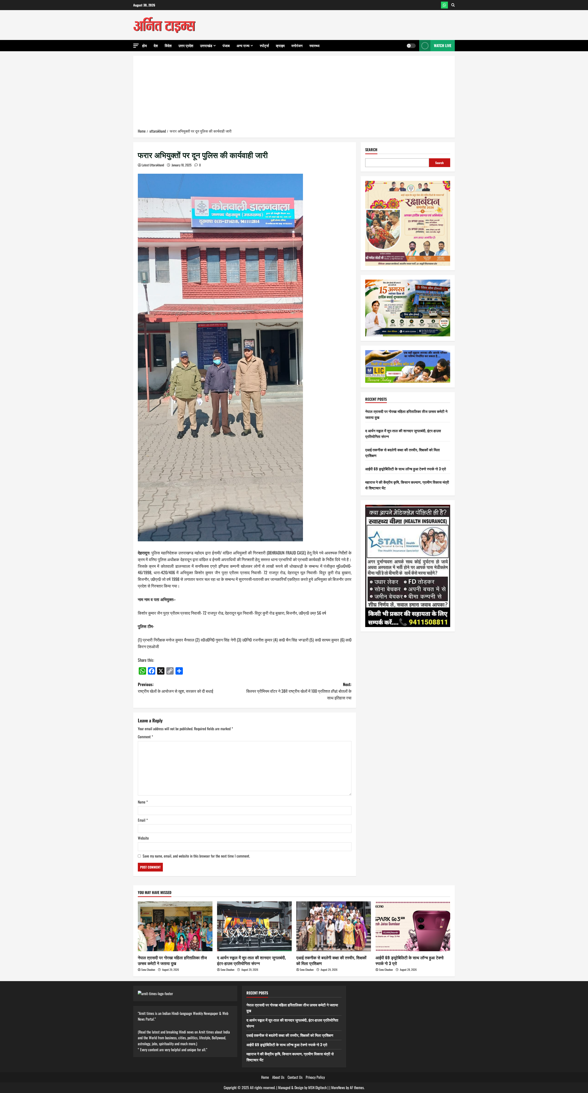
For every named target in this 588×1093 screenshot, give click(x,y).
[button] (136, 46)
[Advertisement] (294, 94)
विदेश (168, 45)
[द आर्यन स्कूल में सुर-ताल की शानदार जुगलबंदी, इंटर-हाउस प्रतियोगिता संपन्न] (254, 926)
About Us (278, 1077)
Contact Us (295, 1077)
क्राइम (280, 45)
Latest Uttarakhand (153, 164)
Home (265, 1077)
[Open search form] (453, 5)
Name (143, 802)
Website (143, 838)
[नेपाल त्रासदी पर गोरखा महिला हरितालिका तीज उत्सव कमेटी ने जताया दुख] (175, 926)
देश (156, 45)
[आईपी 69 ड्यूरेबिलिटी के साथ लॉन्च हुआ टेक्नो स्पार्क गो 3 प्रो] (413, 926)
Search (371, 149)
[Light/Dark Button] (411, 45)
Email (143, 820)
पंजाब (226, 45)
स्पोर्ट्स (264, 45)
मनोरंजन (296, 45)
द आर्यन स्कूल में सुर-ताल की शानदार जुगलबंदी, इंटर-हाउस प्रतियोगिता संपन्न (251, 960)
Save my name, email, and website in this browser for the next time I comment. (196, 856)
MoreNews (338, 1087)
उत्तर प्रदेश (185, 45)
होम (144, 45)
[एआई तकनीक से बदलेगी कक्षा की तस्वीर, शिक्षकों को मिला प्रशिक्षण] (333, 926)
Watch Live (442, 45)
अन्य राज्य (243, 45)
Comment (145, 736)
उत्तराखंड (206, 45)
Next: (298, 691)
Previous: (175, 687)
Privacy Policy (315, 1077)
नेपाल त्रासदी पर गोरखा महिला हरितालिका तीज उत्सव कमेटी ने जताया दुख (172, 960)
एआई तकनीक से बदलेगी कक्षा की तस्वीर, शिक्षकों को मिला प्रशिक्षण (331, 960)
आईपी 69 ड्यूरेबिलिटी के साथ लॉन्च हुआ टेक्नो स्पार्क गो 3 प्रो (405, 468)
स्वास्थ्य (314, 45)
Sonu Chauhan (148, 969)
